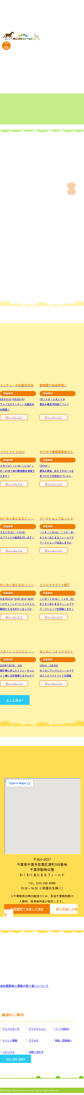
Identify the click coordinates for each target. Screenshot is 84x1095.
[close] (6, 47)
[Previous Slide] (71, 185)
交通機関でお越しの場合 (27, 909)
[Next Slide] (71, 192)
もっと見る (13, 700)
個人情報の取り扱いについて (30, 986)
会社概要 (5, 986)
